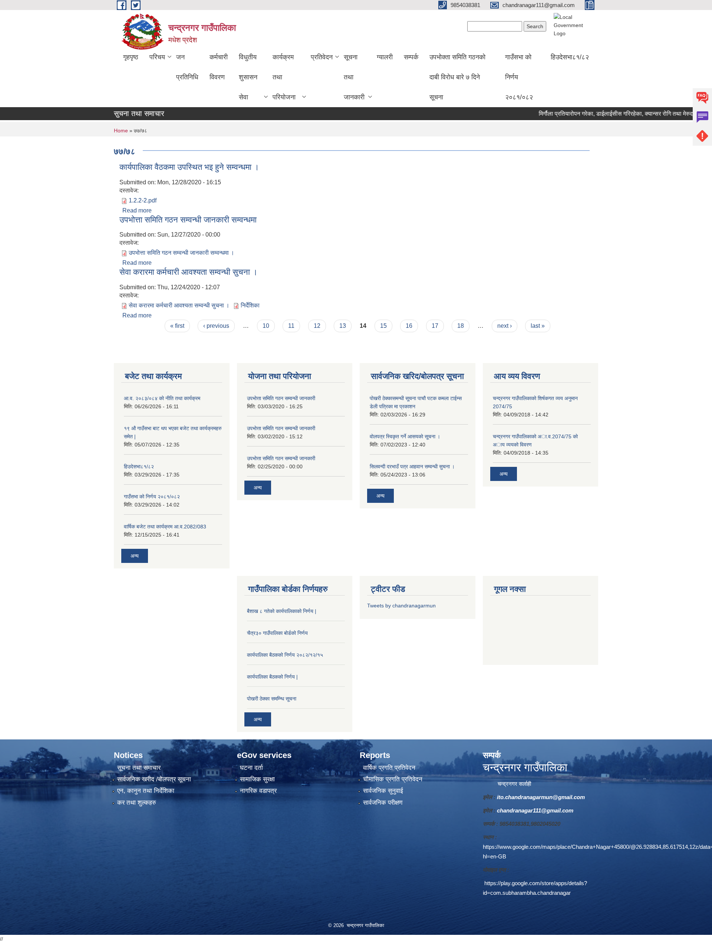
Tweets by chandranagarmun (401, 606)
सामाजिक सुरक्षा (257, 779)
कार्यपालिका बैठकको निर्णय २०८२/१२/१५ (285, 655)
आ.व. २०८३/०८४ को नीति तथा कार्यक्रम (162, 398)
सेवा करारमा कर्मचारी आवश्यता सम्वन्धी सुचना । (188, 272)
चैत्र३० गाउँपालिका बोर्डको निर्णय (277, 633)
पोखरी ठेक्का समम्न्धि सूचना (271, 699)
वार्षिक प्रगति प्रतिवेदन (389, 767)
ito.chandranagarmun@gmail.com (541, 797)
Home (121, 130)
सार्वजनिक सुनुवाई (383, 790)
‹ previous (216, 326)
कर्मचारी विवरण (219, 67)
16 (409, 326)
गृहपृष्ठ (130, 57)
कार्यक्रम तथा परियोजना (284, 77)
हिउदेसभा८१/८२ (570, 57)
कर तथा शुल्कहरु (136, 802)
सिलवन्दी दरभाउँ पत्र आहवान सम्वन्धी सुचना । (412, 466)
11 (291, 326)
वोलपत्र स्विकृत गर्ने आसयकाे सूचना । (405, 436)
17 (435, 326)
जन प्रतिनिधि (187, 67)
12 (317, 326)
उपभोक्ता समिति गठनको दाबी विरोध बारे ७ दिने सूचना (457, 77)
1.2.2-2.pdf (142, 200)
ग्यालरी (385, 57)
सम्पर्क (411, 57)
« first (177, 326)
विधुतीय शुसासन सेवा (248, 77)
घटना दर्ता (251, 767)
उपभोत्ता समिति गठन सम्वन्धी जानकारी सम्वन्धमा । (181, 253)
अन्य (135, 556)
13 (342, 326)
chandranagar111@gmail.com (535, 810)
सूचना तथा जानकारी (354, 77)
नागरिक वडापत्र (258, 790)
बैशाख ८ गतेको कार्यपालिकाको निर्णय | (281, 611)
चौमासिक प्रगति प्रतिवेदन (392, 779)
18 (460, 326)
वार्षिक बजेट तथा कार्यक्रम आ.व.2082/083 (165, 527)
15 (383, 326)
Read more (137, 210)
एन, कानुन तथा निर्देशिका (145, 790)
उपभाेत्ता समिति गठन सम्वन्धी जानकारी (281, 398)
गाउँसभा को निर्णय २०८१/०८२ (519, 77)
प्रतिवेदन (322, 57)
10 (266, 326)
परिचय (157, 57)
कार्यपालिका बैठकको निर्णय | (272, 677)
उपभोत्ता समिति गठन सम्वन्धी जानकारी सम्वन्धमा (188, 219)
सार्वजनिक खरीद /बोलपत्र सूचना (154, 779)
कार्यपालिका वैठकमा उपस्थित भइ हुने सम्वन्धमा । (189, 167)
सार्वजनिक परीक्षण (382, 802)
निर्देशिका (250, 305)
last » (538, 326)
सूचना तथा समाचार (139, 767)
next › (504, 326)
